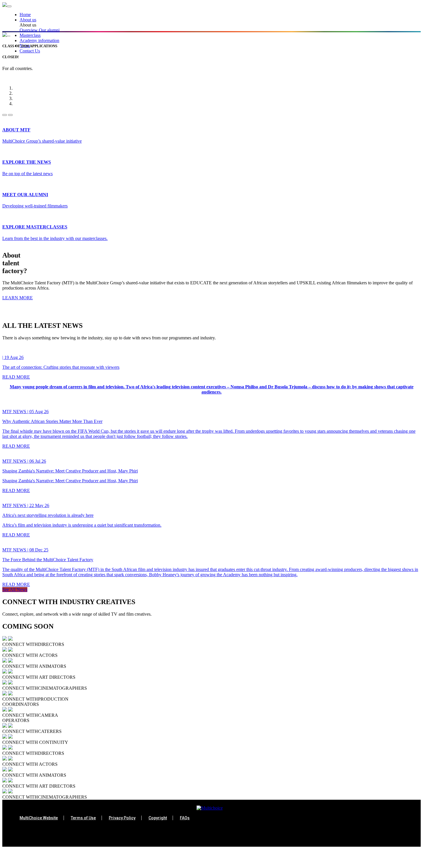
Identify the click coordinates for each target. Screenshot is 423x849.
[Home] (4, 5)
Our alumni (49, 30)
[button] (220, 19)
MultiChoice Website (39, 818)
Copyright (157, 818)
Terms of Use (83, 818)
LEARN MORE (17, 297)
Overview (29, 30)
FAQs (185, 818)
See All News (14, 589)
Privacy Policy (122, 818)
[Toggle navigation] (9, 6)
